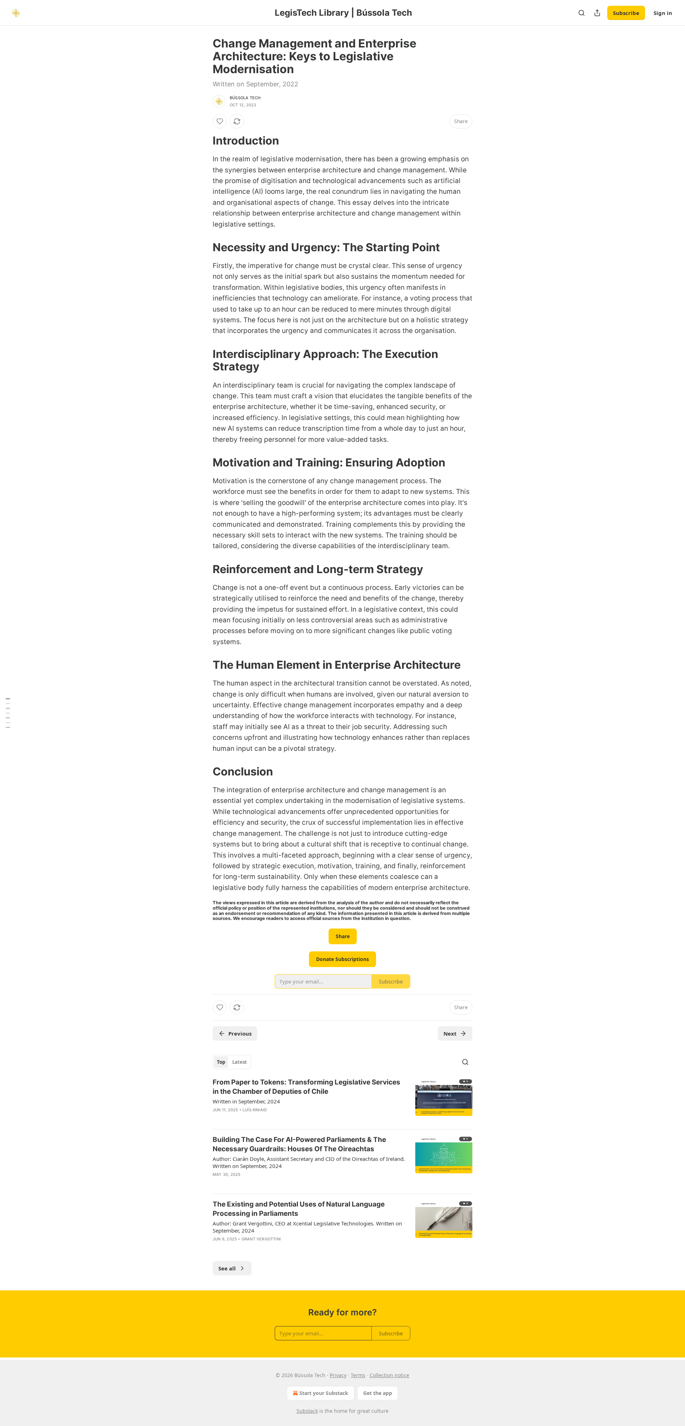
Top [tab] (221, 1062)
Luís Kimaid (255, 1109)
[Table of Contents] (8, 713)
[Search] (581, 13)
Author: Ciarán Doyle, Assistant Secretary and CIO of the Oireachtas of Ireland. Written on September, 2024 (309, 1162)
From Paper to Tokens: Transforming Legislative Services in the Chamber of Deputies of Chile (306, 1087)
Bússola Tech (245, 97)
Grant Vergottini (261, 1239)
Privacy (338, 1375)
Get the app (377, 1393)
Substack (307, 1410)
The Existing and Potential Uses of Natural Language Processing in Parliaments (299, 1209)
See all (227, 1268)
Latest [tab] (239, 1062)
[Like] (220, 121)
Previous (240, 1033)
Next (450, 1033)
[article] (342, 1100)
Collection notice (389, 1375)
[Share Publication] (597, 13)
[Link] (202, 140)
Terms (358, 1375)
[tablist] (232, 1062)
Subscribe (626, 12)
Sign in (663, 12)
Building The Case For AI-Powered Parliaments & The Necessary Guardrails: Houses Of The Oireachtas (299, 1144)
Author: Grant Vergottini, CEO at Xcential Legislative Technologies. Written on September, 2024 (307, 1227)
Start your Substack (323, 1393)
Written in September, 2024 (246, 1101)
